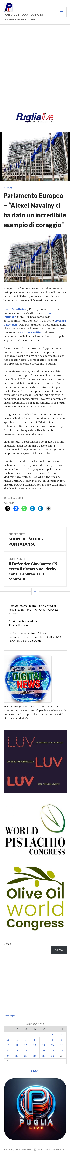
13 (34, 1045)
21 (44, 1050)
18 (17, 1050)
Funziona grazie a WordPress (19, 1149)
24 (8, 1055)
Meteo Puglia (9, 1016)
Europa (8, 188)
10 (8, 1045)
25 (16, 1055)
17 (8, 1050)
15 (52, 1045)
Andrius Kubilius (31, 332)
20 (34, 1050)
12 (25, 1045)
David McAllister (15, 309)
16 (61, 1045)
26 (25, 1055)
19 (25, 1050)
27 (34, 1055)
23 (61, 1050)
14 (43, 1045)
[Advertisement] (35, 69)
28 (43, 1055)
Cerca (7, 943)
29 (52, 1055)
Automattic (58, 1149)
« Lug (34, 1070)
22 (52, 1050)
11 (17, 1045)
